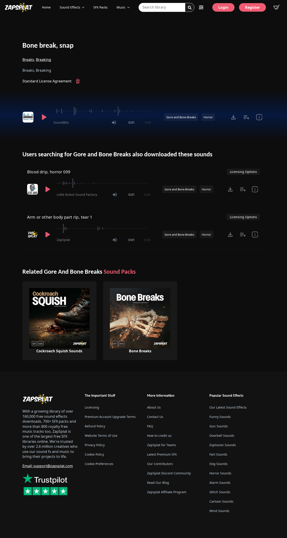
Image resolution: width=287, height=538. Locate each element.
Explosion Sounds (222, 445)
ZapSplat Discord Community (169, 473)
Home (46, 7)
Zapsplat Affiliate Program (166, 492)
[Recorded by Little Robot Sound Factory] (33, 189)
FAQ (150, 426)
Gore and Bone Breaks (181, 117)
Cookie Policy (94, 454)
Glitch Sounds (219, 492)
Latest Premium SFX (162, 454)
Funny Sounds (220, 417)
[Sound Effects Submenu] (84, 7)
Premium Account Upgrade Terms (110, 417)
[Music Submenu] (130, 7)
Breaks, (28, 59)
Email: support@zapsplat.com (47, 465)
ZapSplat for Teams (161, 445)
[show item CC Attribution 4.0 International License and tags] (255, 189)
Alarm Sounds (219, 482)
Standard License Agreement (47, 81)
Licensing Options (243, 172)
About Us (154, 407)
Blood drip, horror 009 (48, 171)
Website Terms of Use (101, 435)
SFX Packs (100, 7)
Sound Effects (70, 7)
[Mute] (113, 122)
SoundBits (61, 122)
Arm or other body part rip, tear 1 (59, 217)
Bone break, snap (48, 45)
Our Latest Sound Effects (228, 407)
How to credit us (159, 435)
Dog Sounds (218, 464)
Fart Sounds (218, 454)
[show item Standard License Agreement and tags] (259, 117)
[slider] (102, 111)
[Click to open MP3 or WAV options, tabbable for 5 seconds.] (233, 117)
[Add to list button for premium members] (246, 117)
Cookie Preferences (99, 464)
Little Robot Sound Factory (77, 194)
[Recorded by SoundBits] (29, 117)
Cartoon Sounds (221, 501)
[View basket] (276, 7)
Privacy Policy (95, 445)
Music (121, 7)
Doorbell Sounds (221, 435)
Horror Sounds (220, 473)
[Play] (44, 117)
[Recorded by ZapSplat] (33, 234)
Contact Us (155, 417)
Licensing (92, 407)
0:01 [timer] (131, 122)
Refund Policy (95, 426)
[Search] (189, 7)
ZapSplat (63, 240)
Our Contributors (160, 464)
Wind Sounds (219, 511)
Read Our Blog (158, 482)
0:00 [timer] (148, 122)
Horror (208, 117)
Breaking (43, 59)
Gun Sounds (218, 426)
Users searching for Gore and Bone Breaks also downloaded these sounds (117, 155)
